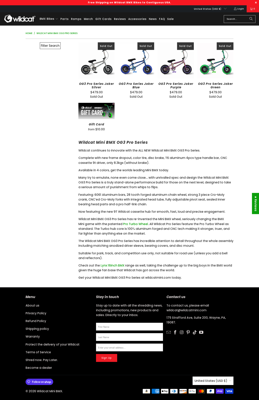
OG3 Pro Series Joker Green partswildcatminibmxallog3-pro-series (215, 60)
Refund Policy (36, 321)
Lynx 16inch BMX (112, 265)
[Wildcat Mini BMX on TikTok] (195, 332)
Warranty (33, 336)
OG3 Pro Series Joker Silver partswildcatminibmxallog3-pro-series (96, 60)
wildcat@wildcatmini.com (186, 310)
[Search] (251, 19)
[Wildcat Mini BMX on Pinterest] (188, 332)
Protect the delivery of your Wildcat (52, 344)
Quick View (96, 68)
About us (32, 305)
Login (241, 8)
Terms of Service (38, 352)
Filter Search (50, 46)
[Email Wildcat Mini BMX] (168, 332)
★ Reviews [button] (256, 203)
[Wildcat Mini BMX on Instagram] (182, 332)
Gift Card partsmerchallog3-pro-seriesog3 (96, 111)
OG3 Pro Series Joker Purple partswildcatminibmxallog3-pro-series (176, 60)
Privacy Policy (36, 313)
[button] (49, 19)
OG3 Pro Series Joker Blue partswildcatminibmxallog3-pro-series (136, 60)
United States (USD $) (208, 8)
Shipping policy (37, 329)
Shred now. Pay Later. (42, 360)
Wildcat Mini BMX (49, 391)
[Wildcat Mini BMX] (20, 19)
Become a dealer (39, 368)
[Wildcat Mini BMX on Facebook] (175, 332)
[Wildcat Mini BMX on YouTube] (201, 332)
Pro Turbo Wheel (135, 224)
